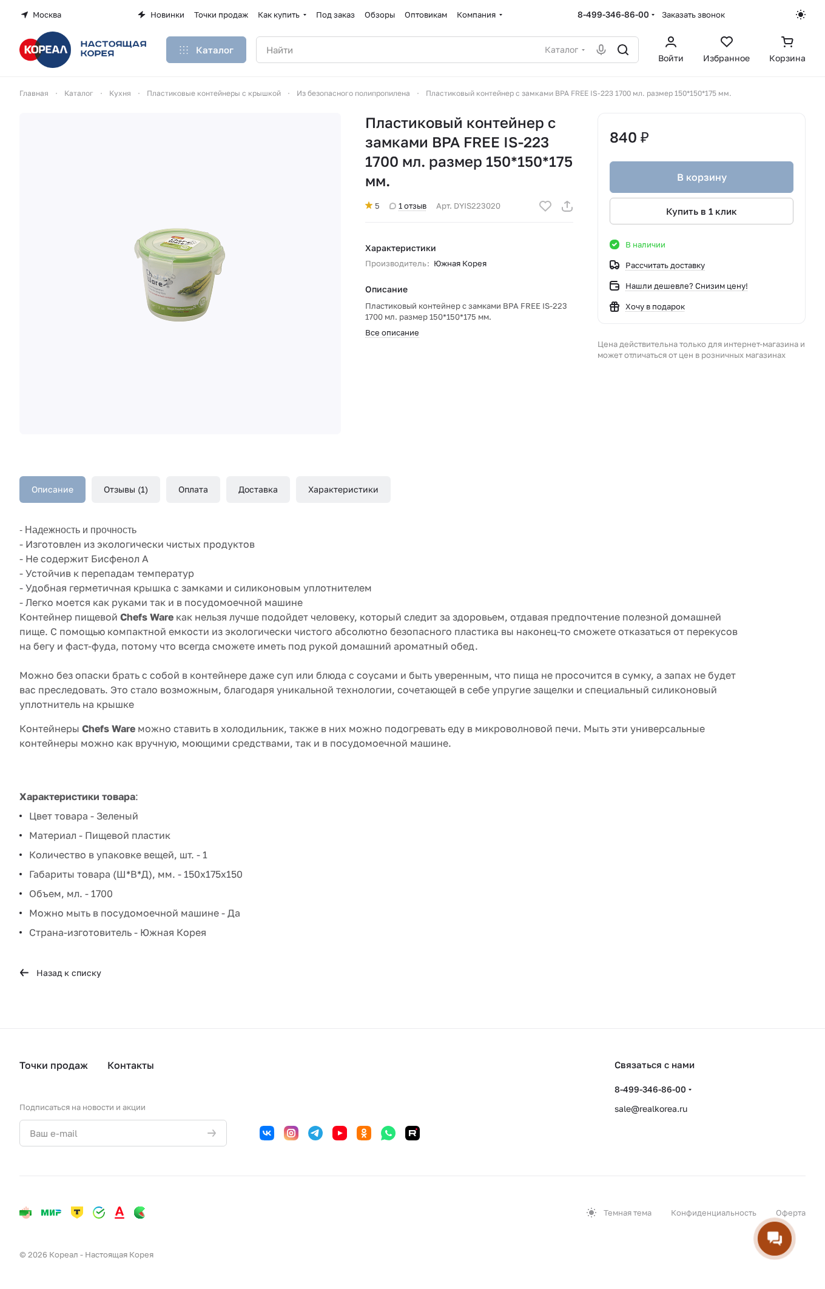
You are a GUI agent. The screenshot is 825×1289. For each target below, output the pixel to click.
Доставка (258, 489)
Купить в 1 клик (701, 211)
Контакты (130, 1065)
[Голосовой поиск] (601, 50)
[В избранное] (545, 206)
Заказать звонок (693, 14)
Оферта (791, 1212)
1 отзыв (412, 205)
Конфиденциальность (713, 1212)
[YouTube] (339, 1133)
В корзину (702, 177)
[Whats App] (388, 1133)
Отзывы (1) (126, 489)
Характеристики (343, 489)
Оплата (193, 489)
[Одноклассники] (364, 1133)
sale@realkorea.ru (651, 1108)
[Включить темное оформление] (801, 14)
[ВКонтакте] (267, 1133)
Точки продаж (53, 1065)
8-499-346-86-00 (613, 14)
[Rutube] (412, 1133)
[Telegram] (315, 1133)
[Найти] (623, 49)
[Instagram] (291, 1133)
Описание (52, 489)
